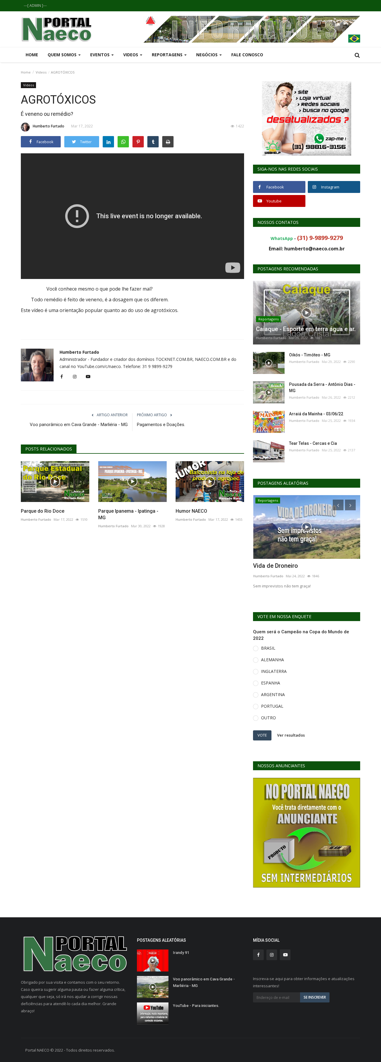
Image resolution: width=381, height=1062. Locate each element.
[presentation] (338, 505)
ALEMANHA (272, 659)
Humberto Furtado (48, 126)
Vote (262, 735)
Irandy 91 (181, 952)
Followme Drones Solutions (290, 565)
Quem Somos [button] (63, 54)
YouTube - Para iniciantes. (196, 1005)
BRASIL (268, 648)
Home (32, 54)
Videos (41, 72)
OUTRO (268, 718)
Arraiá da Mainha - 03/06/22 (316, 413)
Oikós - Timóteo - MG (309, 355)
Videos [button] (131, 54)
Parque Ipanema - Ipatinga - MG (128, 514)
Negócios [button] (207, 54)
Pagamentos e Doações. (161, 424)
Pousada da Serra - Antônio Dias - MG (322, 387)
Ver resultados (291, 735)
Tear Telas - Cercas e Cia (313, 443)
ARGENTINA (273, 694)
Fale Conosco (247, 54)
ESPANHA (270, 683)
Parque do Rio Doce (42, 511)
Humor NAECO (191, 511)
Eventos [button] (100, 54)
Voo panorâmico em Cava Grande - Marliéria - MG (79, 424)
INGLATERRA (274, 671)
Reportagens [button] (168, 54)
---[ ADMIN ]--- (35, 5)
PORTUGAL (272, 706)
